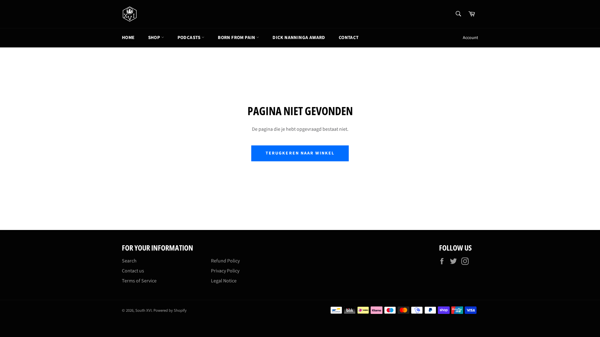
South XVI (143, 310)
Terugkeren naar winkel (300, 153)
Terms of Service (139, 280)
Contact (349, 37)
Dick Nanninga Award (298, 37)
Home (128, 37)
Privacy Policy (225, 270)
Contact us (133, 270)
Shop (154, 37)
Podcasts (190, 37)
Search (129, 260)
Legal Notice (224, 280)
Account (470, 38)
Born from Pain (237, 37)
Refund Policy (225, 260)
